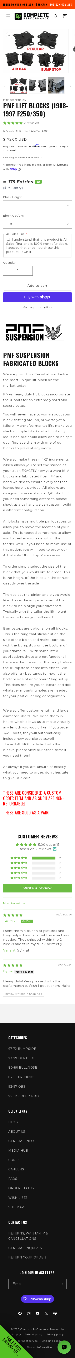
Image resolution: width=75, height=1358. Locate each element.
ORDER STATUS (21, 1188)
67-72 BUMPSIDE (22, 1049)
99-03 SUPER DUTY (24, 1096)
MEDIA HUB (18, 1150)
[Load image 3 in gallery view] (56, 85)
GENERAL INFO (21, 1141)
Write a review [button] (37, 888)
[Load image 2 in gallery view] (37, 85)
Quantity (9, 262)
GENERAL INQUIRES (25, 1248)
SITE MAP (16, 1207)
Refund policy (33, 1334)
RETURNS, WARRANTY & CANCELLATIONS (28, 1236)
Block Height (12, 197)
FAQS (12, 1179)
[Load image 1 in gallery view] (18, 85)
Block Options (13, 215)
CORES (14, 1160)
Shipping (8, 157)
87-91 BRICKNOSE (23, 1077)
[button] (8, 16)
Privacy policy (55, 1334)
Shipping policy (51, 1340)
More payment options (37, 307)
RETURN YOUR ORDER (27, 1257)
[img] (13, 915)
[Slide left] (4, 86)
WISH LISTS (18, 1198)
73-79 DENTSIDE (21, 1058)
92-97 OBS (16, 1086)
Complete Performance (34, 1329)
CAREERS (16, 1169)
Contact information (39, 1347)
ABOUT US (16, 1131)
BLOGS (14, 1122)
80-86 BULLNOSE (22, 1067)
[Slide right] (70, 86)
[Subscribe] (61, 1284)
